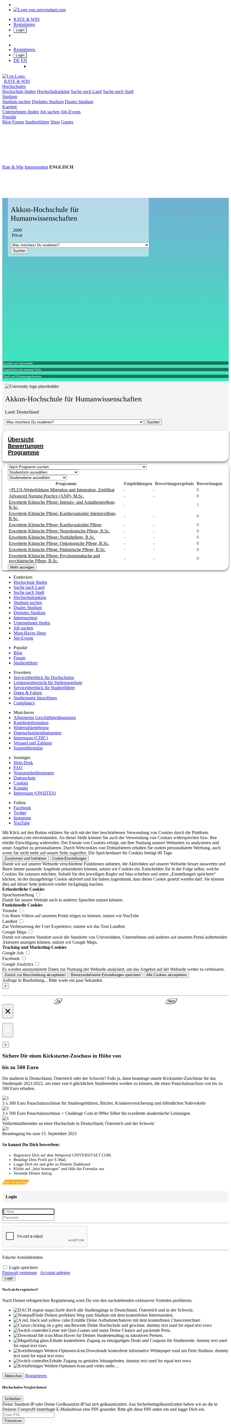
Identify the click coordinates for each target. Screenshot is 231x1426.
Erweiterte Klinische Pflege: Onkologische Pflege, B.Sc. (59, 543)
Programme (23, 452)
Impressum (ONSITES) (35, 793)
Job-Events (71, 111)
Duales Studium (79, 101)
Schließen (13, 1399)
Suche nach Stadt (118, 91)
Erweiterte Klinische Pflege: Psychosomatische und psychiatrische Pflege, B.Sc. (54, 558)
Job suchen (50, 111)
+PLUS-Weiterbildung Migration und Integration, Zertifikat (61, 489)
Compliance (24, 702)
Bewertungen (25, 446)
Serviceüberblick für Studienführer (44, 687)
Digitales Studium (48, 101)
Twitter (20, 812)
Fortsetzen (13, 1421)
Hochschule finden (19, 91)
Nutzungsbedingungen (34, 772)
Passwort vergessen (19, 1272)
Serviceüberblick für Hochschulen (44, 677)
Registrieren (24, 24)
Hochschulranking (53, 91)
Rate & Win (12, 167)
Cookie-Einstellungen (69, 858)
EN (24, 60)
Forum (18, 122)
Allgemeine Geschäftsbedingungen (45, 717)
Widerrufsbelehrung (31, 727)
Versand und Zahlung (33, 742)
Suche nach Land (86, 91)
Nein (171, 1001)
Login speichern (23, 1267)
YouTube (22, 823)
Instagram (22, 817)
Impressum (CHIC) (31, 737)
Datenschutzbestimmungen (37, 732)
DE (17, 60)
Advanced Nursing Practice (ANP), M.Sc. (46, 496)
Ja (58, 1001)
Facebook (22, 807)
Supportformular (28, 748)
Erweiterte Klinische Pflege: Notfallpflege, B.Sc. (52, 537)
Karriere (9, 106)
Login (20, 30)
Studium (9, 96)
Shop (55, 122)
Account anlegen (55, 1272)
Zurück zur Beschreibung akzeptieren (35, 975)
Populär (9, 116)
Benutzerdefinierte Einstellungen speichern (106, 975)
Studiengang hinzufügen (35, 697)
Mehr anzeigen (22, 567)
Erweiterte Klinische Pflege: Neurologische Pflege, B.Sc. (59, 531)
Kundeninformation (31, 722)
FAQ (18, 767)
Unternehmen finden (20, 111)
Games (67, 122)
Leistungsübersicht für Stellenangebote (48, 682)
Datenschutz (24, 777)
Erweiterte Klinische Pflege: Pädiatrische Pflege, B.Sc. (57, 549)
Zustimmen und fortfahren (25, 858)
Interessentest (36, 167)
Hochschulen (14, 86)
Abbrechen (13, 1376)
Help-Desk (23, 762)
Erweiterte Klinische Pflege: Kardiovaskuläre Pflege (55, 524)
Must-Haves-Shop (30, 633)
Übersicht (21, 439)
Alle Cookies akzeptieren (166, 975)
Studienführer (37, 122)
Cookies (21, 783)
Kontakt (21, 788)
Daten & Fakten (28, 692)
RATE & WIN (27, 19)
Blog (6, 122)
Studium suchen (16, 101)
